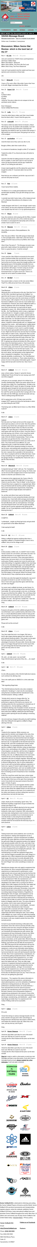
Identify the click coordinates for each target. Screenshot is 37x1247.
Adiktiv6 (11, 370)
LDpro (10, 287)
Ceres (9, 253)
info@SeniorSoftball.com (8, 1228)
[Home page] (5, 21)
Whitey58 (10, 80)
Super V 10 (11, 89)
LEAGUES (31, 30)
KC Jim (9, 55)
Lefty (9, 112)
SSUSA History (18, 1217)
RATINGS (22, 30)
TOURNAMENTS (6, 30)
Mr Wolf (9, 278)
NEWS (15, 30)
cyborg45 (10, 121)
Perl (8, 183)
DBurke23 (11, 465)
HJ (9, 535)
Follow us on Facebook (27, 1222)
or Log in (25, 26)
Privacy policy (28, 1217)
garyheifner (11, 138)
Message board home (8, 38)
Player (9, 213)
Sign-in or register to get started (25, 38)
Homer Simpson (12, 1031)
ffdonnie (10, 227)
